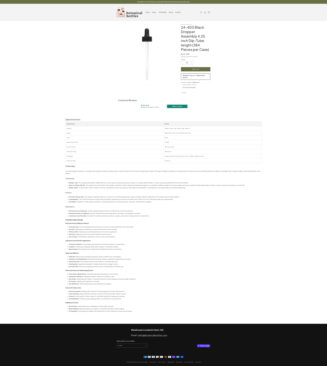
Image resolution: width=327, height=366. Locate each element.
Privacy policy (152, 362)
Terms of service (162, 362)
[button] (154, 12)
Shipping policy (170, 362)
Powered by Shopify (143, 362)
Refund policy (179, 362)
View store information (189, 87)
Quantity (183, 59)
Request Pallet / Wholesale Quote (194, 76)
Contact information (188, 362)
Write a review (177, 106)
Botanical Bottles (134, 362)
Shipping (183, 56)
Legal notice (198, 362)
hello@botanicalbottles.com (152, 335)
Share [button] (184, 92)
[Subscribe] (145, 346)
